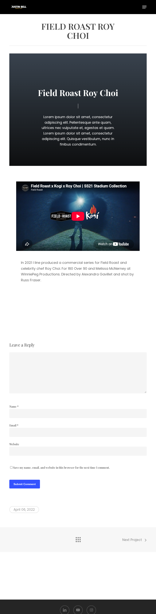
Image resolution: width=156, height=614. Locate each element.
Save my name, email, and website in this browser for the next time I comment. (61, 467)
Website (14, 444)
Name (14, 406)
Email (13, 425)
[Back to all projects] (78, 538)
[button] (144, 7)
